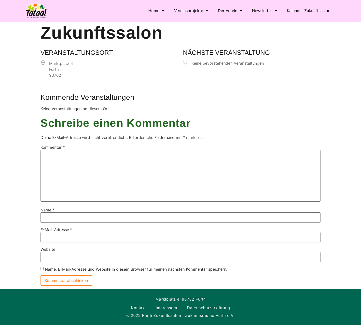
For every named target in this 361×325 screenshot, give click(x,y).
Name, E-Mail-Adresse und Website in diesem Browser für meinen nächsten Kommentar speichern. (136, 269)
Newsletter (262, 10)
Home (153, 10)
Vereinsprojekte (188, 10)
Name (48, 210)
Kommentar (53, 147)
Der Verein (227, 10)
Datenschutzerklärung (208, 308)
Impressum (166, 308)
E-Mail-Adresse (56, 230)
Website (48, 249)
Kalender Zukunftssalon (308, 10)
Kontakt (138, 308)
